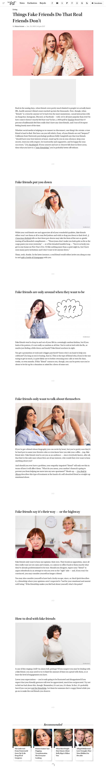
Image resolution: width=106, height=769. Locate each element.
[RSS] (87, 3)
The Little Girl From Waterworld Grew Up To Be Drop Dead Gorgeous (21, 753)
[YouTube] (57, 3)
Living (15, 9)
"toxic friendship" (42, 148)
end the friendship (38, 688)
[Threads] (77, 3)
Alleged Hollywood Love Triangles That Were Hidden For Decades (84, 752)
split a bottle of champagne (32, 257)
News (22, 3)
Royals (43, 3)
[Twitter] (62, 3)
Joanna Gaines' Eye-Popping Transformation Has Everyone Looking (42, 753)
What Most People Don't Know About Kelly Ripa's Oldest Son (63, 752)
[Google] (82, 3)
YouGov (71, 120)
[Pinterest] (72, 3)
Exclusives (32, 3)
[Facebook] (52, 3)
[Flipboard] (67, 3)
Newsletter (98, 3)
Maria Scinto (19, 26)
